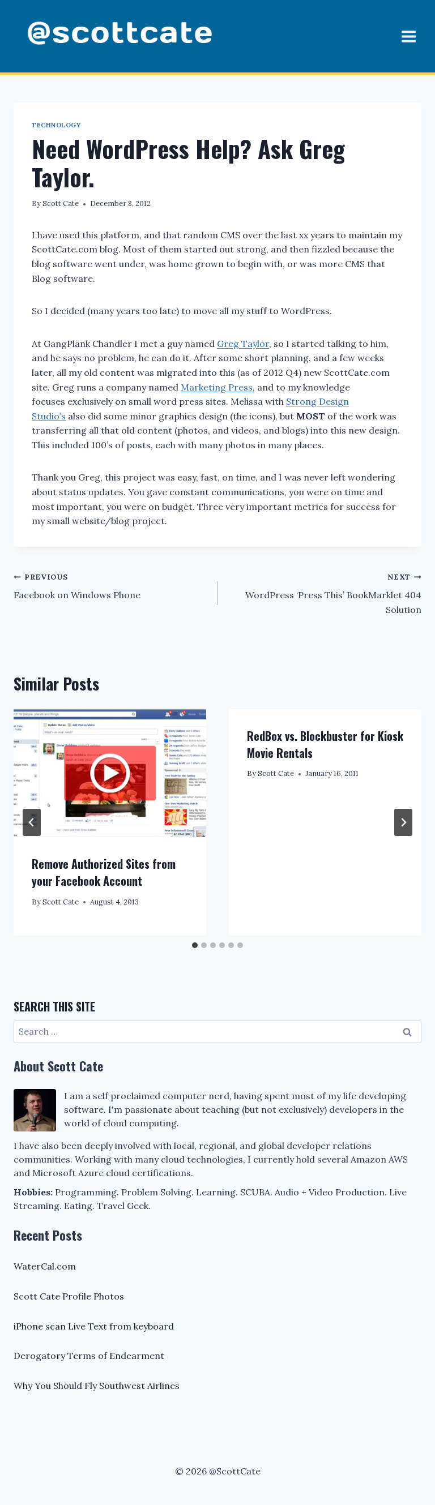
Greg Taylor (243, 343)
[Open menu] (408, 36)
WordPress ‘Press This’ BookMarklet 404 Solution (333, 593)
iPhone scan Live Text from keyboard (94, 1326)
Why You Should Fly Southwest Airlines (97, 1385)
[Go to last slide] (32, 822)
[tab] (195, 945)
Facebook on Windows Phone (77, 586)
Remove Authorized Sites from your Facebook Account (104, 872)
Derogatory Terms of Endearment (89, 1355)
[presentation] (110, 773)
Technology (56, 125)
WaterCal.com (45, 1266)
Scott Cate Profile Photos (69, 1296)
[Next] (403, 822)
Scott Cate (60, 203)
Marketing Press (217, 387)
